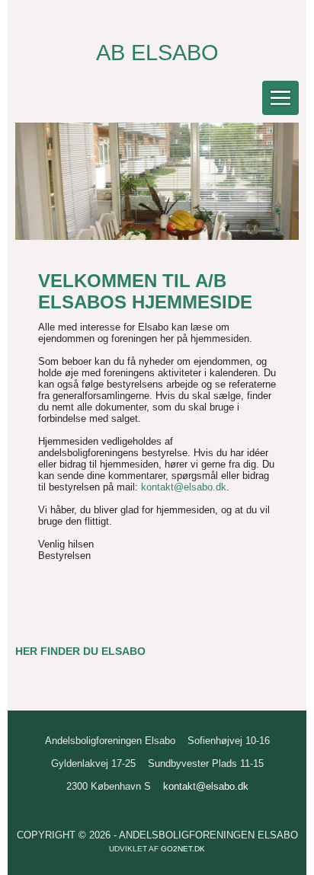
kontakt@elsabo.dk (183, 487)
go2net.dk (183, 849)
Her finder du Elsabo (80, 651)
